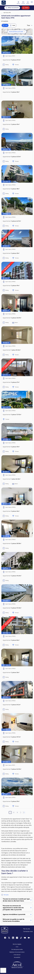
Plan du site (26, 929)
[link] (17, 31)
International (17, 954)
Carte (13, 25)
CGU (17, 947)
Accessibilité (17, 957)
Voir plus (6, 895)
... (1, 12)
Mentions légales (17, 944)
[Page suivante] (20, 812)
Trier (28, 25)
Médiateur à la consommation (17, 952)
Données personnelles (17, 949)
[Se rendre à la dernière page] (24, 812)
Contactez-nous (28, 931)
